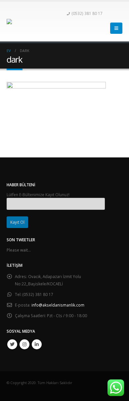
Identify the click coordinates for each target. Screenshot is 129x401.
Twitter (12, 344)
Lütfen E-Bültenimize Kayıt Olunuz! (38, 194)
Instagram (24, 344)
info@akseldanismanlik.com (57, 305)
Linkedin (37, 344)
